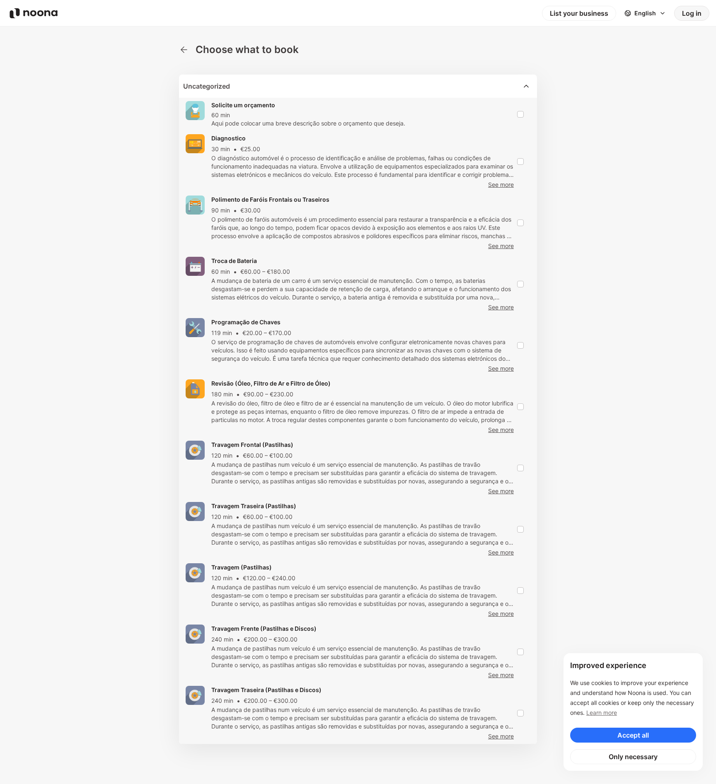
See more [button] (501, 184)
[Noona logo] (33, 13)
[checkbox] (520, 114)
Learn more (601, 712)
